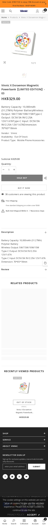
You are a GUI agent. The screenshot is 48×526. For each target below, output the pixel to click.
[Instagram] (12, 476)
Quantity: (6, 163)
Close (46, 4)
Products (14, 17)
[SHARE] (45, 178)
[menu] (3, 11)
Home (4, 17)
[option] (24, 43)
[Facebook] (5, 476)
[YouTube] (26, 476)
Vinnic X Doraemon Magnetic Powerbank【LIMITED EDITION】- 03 (24, 411)
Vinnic (14, 133)
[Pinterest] (19, 476)
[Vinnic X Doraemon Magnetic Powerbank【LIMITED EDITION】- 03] (24, 387)
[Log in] (37, 11)
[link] (24, 353)
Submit (37, 466)
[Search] (10, 11)
